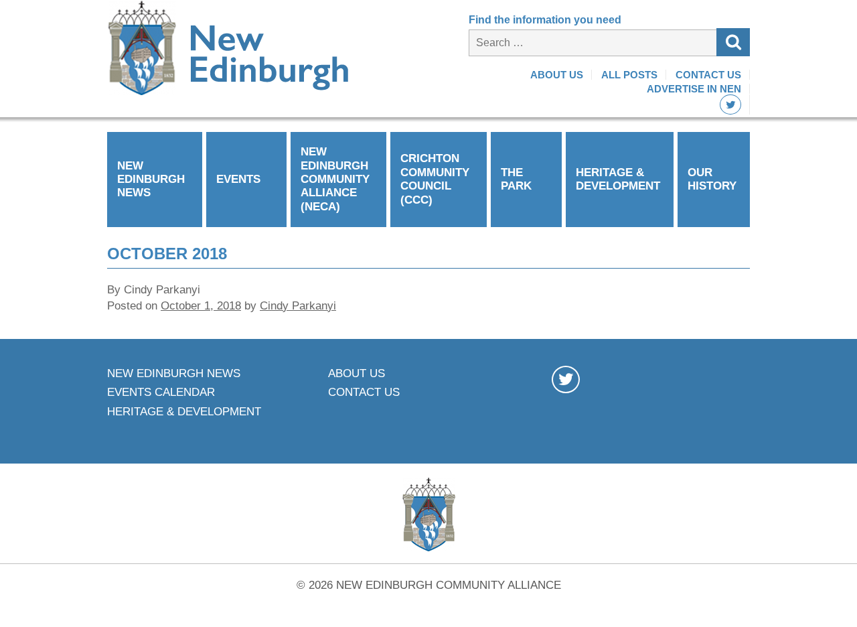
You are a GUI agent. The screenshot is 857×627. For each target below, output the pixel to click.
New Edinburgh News (151, 179)
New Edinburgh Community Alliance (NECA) (335, 179)
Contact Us (708, 74)
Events (238, 179)
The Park (516, 179)
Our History (712, 179)
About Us (556, 74)
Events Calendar (161, 392)
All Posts (629, 74)
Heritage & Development (618, 179)
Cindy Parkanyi (298, 305)
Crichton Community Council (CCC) (434, 179)
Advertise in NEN (694, 88)
